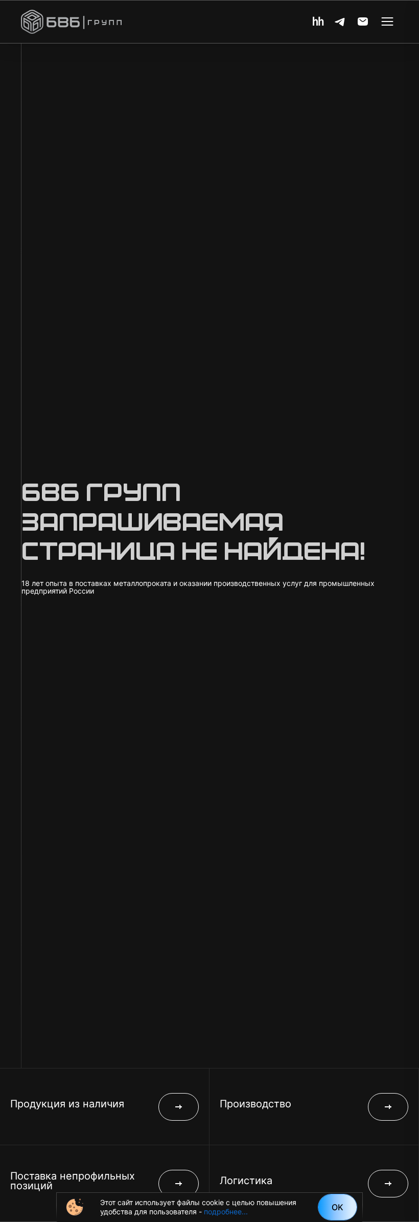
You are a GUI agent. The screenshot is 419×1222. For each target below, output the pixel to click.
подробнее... (226, 1211)
